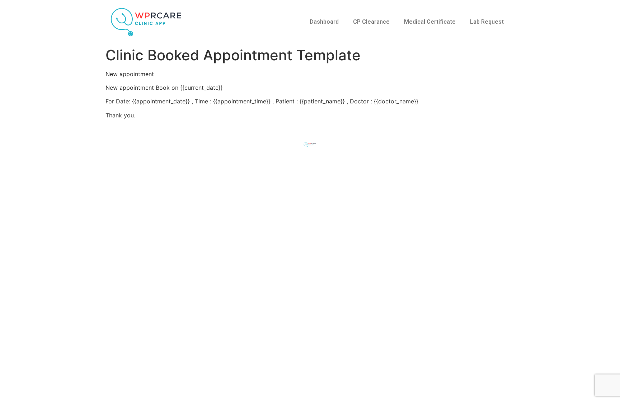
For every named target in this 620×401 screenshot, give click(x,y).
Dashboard (324, 21)
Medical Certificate (430, 21)
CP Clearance (371, 21)
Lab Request (487, 21)
